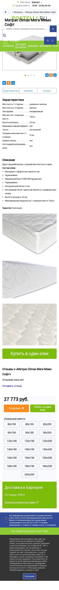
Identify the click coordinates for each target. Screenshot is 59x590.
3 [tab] (31, 75)
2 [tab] (28, 75)
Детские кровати (20, 46)
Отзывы (47, 90)
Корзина (50, 41)
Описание (28, 90)
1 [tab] (25, 75)
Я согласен (29, 576)
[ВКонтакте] (47, 75)
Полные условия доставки (20, 502)
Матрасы (45, 46)
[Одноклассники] (51, 75)
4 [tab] (33, 75)
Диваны (33, 46)
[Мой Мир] (55, 75)
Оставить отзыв (12, 385)
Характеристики (11, 90)
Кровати (8, 46)
